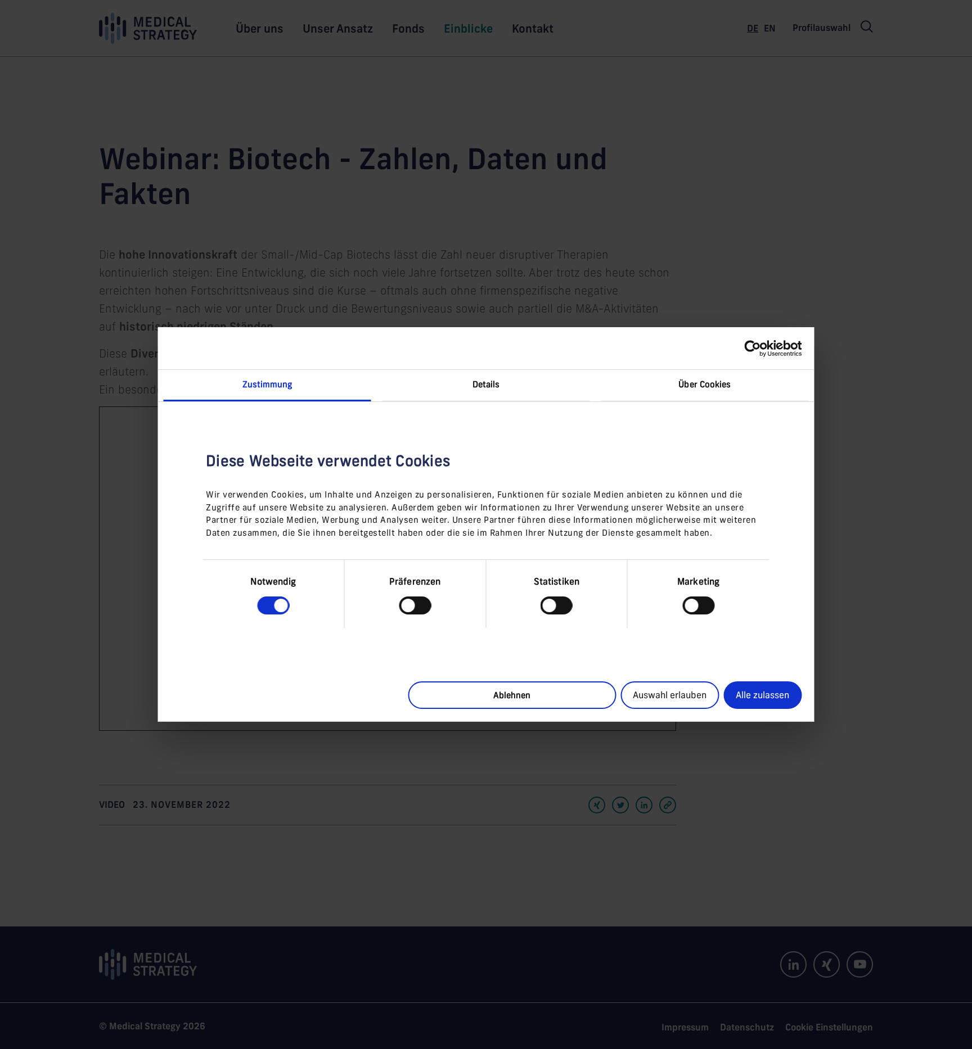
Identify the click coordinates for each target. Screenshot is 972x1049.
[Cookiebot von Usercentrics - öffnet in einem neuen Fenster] (752, 348)
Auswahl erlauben (669, 694)
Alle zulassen (762, 694)
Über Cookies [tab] (704, 384)
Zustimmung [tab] (267, 384)
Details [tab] (486, 384)
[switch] (415, 605)
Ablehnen (511, 695)
